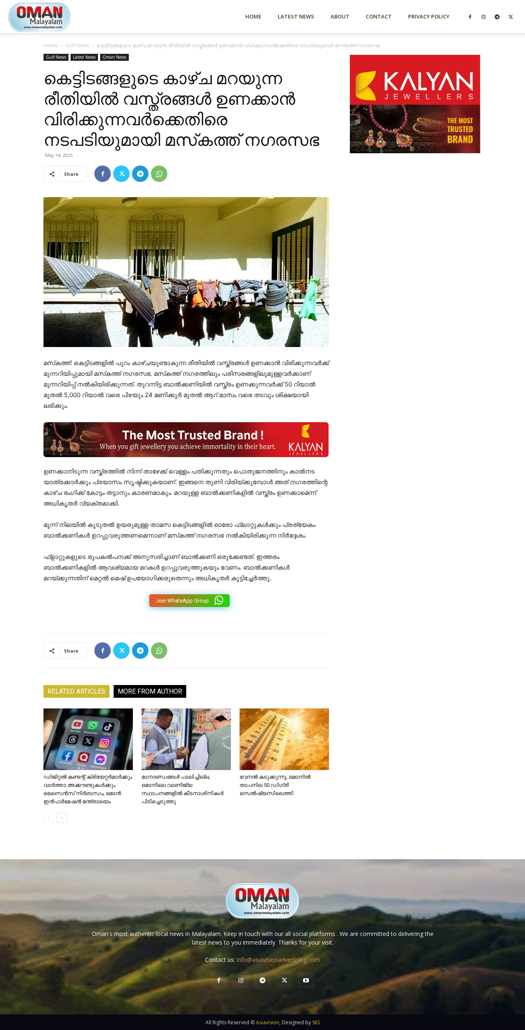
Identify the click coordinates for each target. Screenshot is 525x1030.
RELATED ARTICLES (76, 691)
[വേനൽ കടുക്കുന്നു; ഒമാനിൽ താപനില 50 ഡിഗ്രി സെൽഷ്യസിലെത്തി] (284, 739)
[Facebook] (470, 16)
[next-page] (62, 818)
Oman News (114, 57)
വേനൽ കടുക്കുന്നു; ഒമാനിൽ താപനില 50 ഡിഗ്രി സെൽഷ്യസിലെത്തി (275, 785)
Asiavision (267, 1022)
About (340, 16)
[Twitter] (510, 16)
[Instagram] (483, 16)
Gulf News (77, 45)
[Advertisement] (415, 247)
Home (253, 16)
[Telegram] (497, 16)
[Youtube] (306, 981)
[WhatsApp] (159, 174)
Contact (379, 16)
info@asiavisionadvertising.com (278, 959)
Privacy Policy (429, 16)
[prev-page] (48, 818)
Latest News (296, 16)
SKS (316, 1022)
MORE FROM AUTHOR (150, 691)
